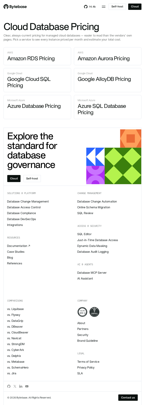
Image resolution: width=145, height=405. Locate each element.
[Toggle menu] (103, 7)
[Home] (15, 6)
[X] (14, 386)
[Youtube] (26, 386)
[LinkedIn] (20, 386)
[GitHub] (8, 386)
